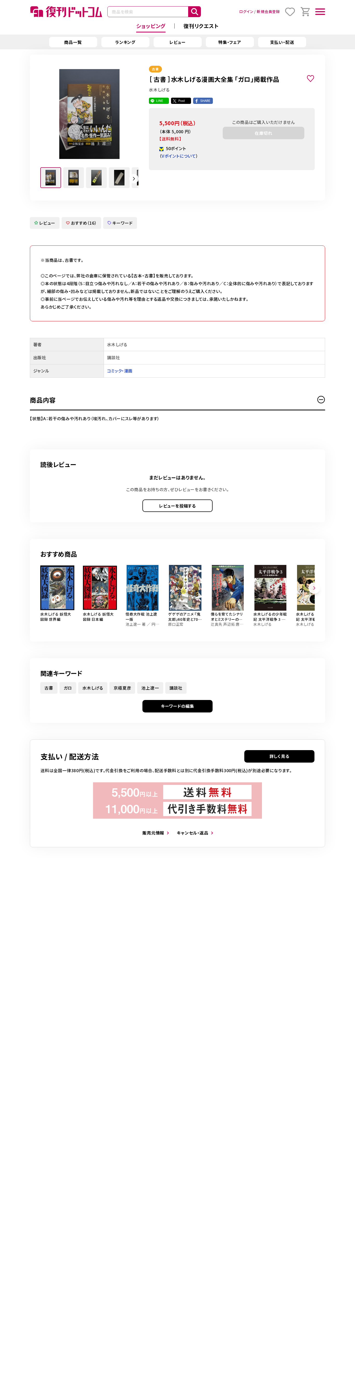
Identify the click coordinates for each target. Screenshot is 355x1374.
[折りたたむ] (321, 400)
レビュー (177, 42)
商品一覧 (73, 42)
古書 (48, 688)
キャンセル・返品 (192, 833)
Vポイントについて (179, 156)
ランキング (125, 42)
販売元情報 (153, 833)
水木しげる (92, 688)
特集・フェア (229, 42)
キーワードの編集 (177, 706)
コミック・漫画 (119, 371)
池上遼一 (150, 688)
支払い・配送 (282, 42)
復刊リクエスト (201, 26)
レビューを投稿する (177, 506)
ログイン (246, 11)
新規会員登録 (268, 11)
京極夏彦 (122, 688)
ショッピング (151, 26)
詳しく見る (279, 756)
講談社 (175, 688)
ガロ (68, 688)
